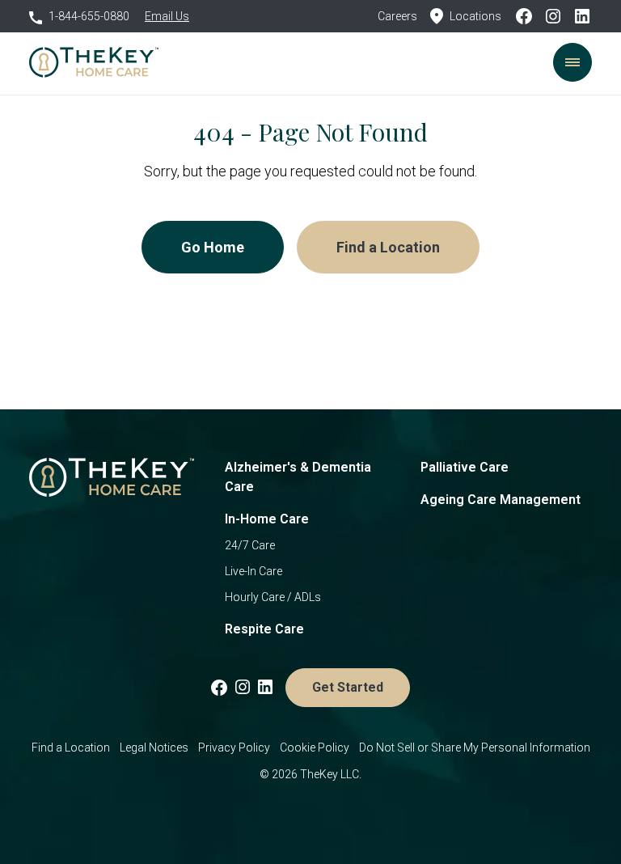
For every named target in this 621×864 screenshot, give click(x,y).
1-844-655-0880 (89, 16)
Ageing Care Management (500, 499)
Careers (397, 16)
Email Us (167, 16)
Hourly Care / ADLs (273, 597)
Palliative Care (464, 467)
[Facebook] (528, 16)
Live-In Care (253, 571)
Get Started (347, 687)
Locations (475, 16)
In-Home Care (267, 519)
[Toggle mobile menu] (572, 62)
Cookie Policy (314, 747)
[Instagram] (557, 16)
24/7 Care (250, 545)
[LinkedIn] (582, 16)
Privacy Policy (234, 747)
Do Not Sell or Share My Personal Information (474, 747)
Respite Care (264, 629)
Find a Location (388, 247)
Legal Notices (154, 747)
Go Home (212, 247)
